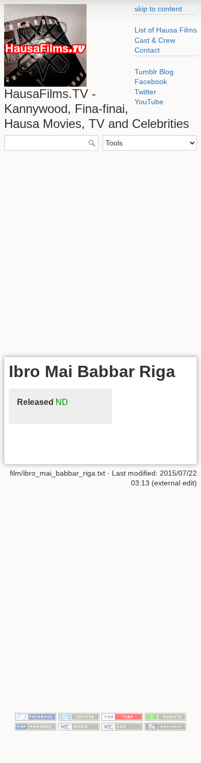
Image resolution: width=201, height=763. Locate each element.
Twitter (145, 92)
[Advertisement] (100, 252)
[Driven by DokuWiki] (165, 726)
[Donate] (165, 716)
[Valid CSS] (122, 726)
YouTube (149, 102)
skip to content (158, 9)
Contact (147, 50)
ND (62, 402)
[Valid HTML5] (78, 726)
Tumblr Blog (154, 72)
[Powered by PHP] (35, 726)
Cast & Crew (155, 40)
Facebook (151, 81)
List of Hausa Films (166, 30)
